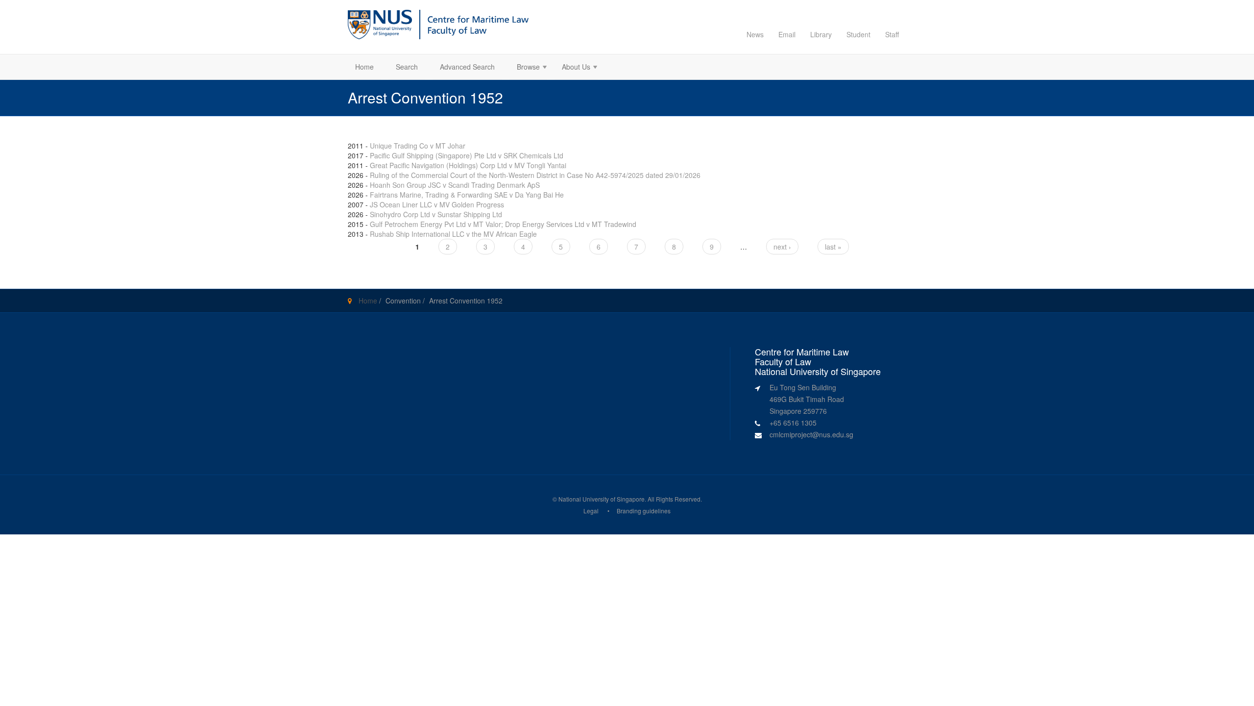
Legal (591, 510)
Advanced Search (467, 67)
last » (833, 247)
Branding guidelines (644, 510)
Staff (892, 34)
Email (787, 34)
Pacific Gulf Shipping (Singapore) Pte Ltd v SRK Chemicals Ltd (466, 155)
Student (858, 34)
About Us (572, 68)
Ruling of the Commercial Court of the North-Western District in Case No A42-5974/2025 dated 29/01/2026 (535, 175)
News (755, 34)
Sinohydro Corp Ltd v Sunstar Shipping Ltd (436, 214)
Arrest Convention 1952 (466, 300)
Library (821, 34)
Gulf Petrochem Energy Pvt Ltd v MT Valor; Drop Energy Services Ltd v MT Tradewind (503, 224)
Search (407, 67)
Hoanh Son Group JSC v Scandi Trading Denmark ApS (455, 185)
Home (364, 67)
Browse (524, 68)
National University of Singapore (601, 499)
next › (782, 247)
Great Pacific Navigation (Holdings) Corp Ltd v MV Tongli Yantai (468, 165)
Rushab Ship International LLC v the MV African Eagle (453, 234)
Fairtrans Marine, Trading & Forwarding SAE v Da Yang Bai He (467, 195)
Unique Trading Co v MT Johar (417, 146)
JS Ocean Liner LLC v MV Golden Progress (437, 204)
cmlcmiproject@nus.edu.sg (811, 434)
